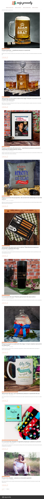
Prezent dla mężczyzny (9, 7)
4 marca (7, 51)
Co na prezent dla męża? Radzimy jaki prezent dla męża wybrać (19, 296)
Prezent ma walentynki (13, 342)
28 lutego (7, 101)
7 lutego (7, 346)
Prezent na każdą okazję (27, 7)
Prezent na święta (35, 7)
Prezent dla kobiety (18, 7)
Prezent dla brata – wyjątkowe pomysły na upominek (16, 50)
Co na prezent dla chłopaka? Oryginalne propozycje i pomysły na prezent (21, 441)
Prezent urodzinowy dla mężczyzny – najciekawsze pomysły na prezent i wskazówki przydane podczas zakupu (21, 148)
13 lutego (7, 298)
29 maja (7, 479)
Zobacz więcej (4, 57)
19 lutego (7, 200)
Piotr (4, 51)
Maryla (4, 479)
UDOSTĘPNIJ (11, 51)
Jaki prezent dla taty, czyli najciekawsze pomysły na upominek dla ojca (21, 393)
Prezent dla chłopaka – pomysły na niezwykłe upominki (17, 478)
